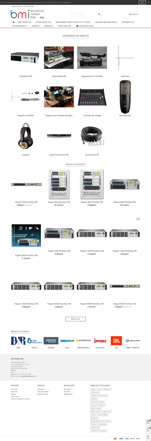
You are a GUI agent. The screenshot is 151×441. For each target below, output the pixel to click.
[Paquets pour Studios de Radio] (59, 97)
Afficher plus (75, 319)
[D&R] (18, 340)
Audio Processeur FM (59, 155)
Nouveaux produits (43, 391)
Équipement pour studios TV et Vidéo (73, 22)
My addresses (68, 394)
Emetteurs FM (24, 22)
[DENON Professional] (51, 340)
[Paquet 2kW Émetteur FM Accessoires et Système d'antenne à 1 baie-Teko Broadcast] (59, 233)
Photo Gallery (64, 26)
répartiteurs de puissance (99, 395)
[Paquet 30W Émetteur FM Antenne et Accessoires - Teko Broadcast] (26, 184)
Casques (26, 155)
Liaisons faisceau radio (106, 22)
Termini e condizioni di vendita (20, 399)
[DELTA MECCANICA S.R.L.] (34, 340)
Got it (142, 2)
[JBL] (116, 340)
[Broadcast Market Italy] (27, 14)
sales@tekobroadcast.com (28, 376)
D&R (18, 347)
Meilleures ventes (42, 394)
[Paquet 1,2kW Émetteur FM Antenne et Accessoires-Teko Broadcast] (26, 286)
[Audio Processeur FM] (59, 136)
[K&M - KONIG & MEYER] (132, 340)
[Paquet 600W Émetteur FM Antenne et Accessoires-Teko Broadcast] (59, 286)
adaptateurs (107, 389)
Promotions (40, 389)
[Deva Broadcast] (67, 340)
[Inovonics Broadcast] (100, 340)
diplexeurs (94, 399)
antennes (94, 405)
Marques (48, 26)
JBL (116, 347)
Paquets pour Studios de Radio (59, 115)
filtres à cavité (95, 411)
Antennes (125, 76)
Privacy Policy (15, 396)
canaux (93, 415)
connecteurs (95, 392)
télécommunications (97, 402)
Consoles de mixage (92, 115)
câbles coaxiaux (96, 408)
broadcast (94, 418)
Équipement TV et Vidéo (92, 76)
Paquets (35, 26)
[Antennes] (125, 57)
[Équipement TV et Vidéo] (92, 57)
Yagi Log (93, 424)
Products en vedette (75, 164)
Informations (17, 359)
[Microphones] (125, 97)
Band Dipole (102, 424)
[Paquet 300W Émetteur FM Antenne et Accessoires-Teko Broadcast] (91, 286)
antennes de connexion (98, 431)
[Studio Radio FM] (59, 57)
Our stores (14, 389)
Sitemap (13, 394)
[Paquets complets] (26, 97)
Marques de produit (20, 332)
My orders (67, 391)
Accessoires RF (20, 26)
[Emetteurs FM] (26, 57)
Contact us (14, 391)
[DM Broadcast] (83, 340)
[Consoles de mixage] (92, 97)
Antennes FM (128, 22)
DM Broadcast (83, 347)
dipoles (93, 389)
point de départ (102, 415)
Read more (66, 2)
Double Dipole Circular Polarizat (100, 421)
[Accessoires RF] (92, 136)
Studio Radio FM (43, 22)
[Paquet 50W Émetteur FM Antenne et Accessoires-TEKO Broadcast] (124, 286)
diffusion (102, 405)
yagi (99, 389)
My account (67, 389)
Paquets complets (26, 115)
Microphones (125, 115)
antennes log (106, 411)
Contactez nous (86, 26)
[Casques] (26, 136)
